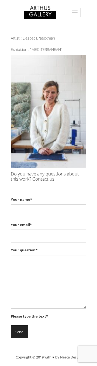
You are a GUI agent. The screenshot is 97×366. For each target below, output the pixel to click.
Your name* (21, 199)
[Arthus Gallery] (40, 10)
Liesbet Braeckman (39, 38)
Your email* (21, 224)
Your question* (24, 250)
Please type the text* (29, 316)
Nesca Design (70, 357)
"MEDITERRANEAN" (46, 49)
